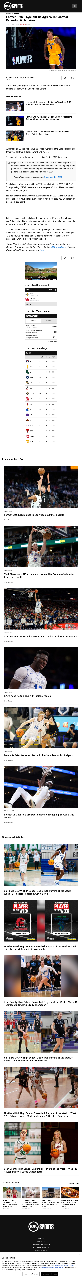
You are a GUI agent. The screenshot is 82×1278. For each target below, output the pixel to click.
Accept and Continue (50, 1274)
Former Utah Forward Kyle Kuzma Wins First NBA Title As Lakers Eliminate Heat (48, 103)
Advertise (41, 1239)
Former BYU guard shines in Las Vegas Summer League (34, 514)
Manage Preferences (31, 1274)
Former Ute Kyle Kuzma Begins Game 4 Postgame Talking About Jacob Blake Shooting (49, 118)
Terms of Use (59, 1265)
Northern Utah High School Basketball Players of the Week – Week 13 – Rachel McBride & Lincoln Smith (40, 948)
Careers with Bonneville (41, 1244)
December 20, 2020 (53, 177)
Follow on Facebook (41, 1247)
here (42, 250)
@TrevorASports (58, 247)
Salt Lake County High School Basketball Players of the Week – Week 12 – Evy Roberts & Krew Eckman (38, 1059)
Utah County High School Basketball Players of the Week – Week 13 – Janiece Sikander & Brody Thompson (41, 1003)
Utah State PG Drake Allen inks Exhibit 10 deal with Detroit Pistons (40, 636)
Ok (79, 1254)
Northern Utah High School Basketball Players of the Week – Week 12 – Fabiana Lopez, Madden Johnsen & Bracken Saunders (40, 1115)
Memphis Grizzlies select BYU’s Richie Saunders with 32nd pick (38, 755)
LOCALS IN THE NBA (12, 13)
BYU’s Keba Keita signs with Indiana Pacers (27, 696)
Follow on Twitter (41, 1250)
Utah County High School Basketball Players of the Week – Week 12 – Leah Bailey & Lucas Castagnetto (41, 1170)
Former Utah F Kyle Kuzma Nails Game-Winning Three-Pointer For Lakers (48, 133)
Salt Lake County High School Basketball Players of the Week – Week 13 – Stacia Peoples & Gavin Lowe (38, 892)
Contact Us (41, 1241)
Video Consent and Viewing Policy (51, 1267)
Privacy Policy (69, 1265)
